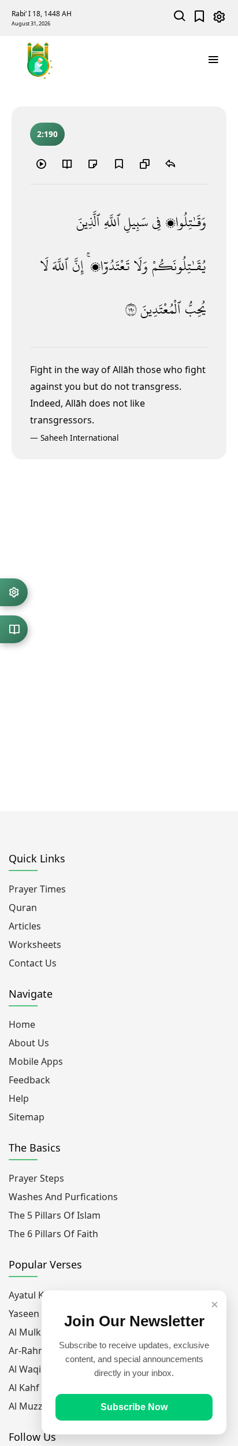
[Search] (180, 17)
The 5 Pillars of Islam (55, 1215)
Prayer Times (37, 889)
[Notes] (93, 164)
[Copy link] (144, 164)
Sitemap (26, 1117)
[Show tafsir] (67, 164)
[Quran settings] (14, 592)
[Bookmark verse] (118, 164)
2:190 (47, 133)
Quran (23, 907)
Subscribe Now (134, 1407)
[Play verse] (41, 164)
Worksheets (35, 944)
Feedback (29, 1080)
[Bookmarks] (199, 17)
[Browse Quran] (14, 629)
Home (22, 1024)
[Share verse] (170, 164)
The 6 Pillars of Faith (53, 1233)
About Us (29, 1042)
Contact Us (33, 963)
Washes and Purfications (63, 1196)
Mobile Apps (36, 1061)
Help (19, 1098)
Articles (25, 926)
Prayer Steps (36, 1178)
